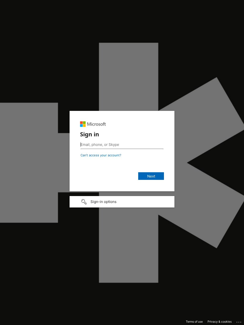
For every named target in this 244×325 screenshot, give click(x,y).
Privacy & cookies (220, 321)
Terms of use (194, 321)
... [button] (239, 321)
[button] (122, 201)
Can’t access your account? (101, 155)
